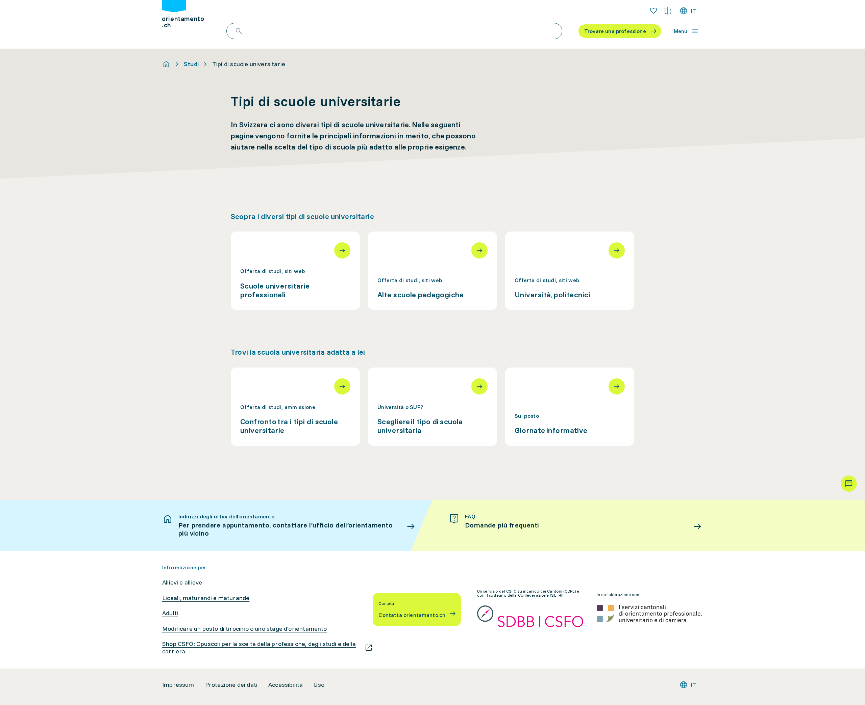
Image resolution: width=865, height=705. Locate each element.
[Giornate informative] (569, 407)
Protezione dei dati (231, 684)
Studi (191, 64)
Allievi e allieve (182, 582)
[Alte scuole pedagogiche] (432, 271)
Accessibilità (285, 684)
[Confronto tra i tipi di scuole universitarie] (295, 407)
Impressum (178, 684)
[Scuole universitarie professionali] (295, 271)
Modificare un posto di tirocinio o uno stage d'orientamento (244, 628)
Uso (319, 684)
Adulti (170, 613)
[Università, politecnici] (569, 271)
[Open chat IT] (849, 484)
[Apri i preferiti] (653, 11)
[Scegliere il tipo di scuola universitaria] (432, 407)
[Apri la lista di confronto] (667, 11)
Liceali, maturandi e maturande (205, 598)
